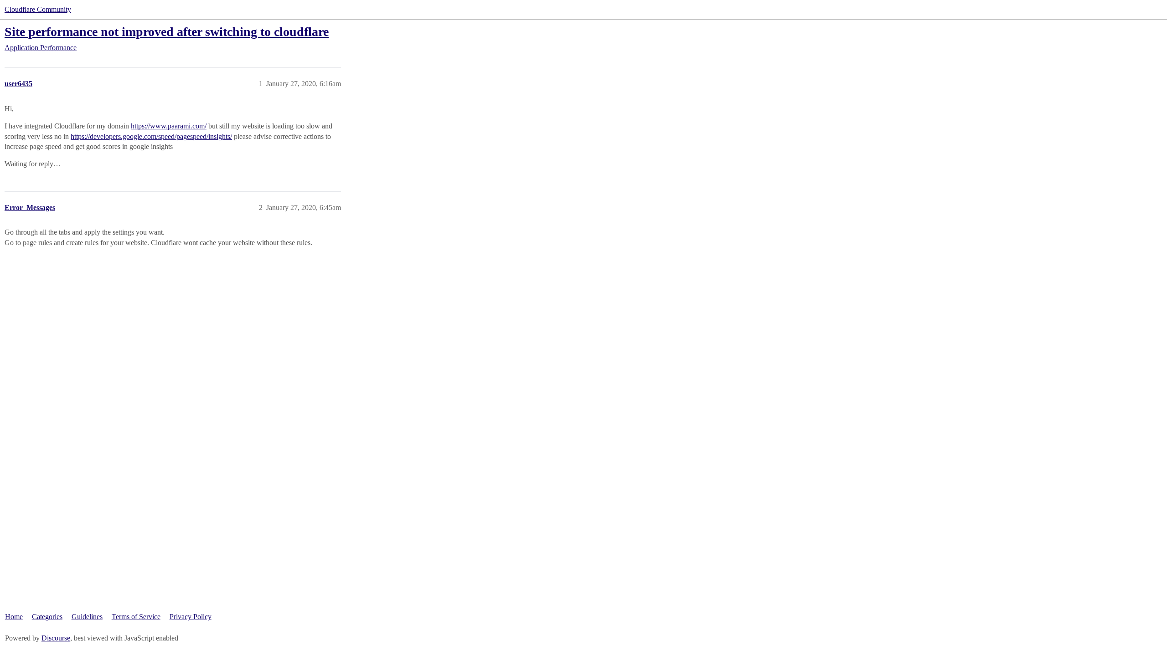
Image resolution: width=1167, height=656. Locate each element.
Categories (47, 616)
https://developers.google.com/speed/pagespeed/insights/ (151, 136)
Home (14, 616)
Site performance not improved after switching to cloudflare (167, 32)
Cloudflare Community (38, 9)
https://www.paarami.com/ (169, 126)
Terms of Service (136, 616)
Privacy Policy (191, 616)
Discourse (55, 638)
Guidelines (87, 616)
